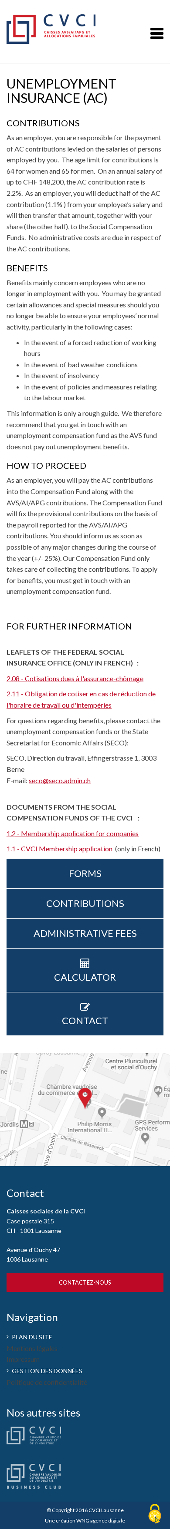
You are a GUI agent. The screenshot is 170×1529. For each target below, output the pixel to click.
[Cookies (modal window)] (154, 1514)
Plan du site (32, 1337)
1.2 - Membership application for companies (73, 833)
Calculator (85, 977)
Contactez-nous (85, 1282)
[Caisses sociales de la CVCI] (63, 25)
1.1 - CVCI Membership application (59, 848)
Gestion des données (47, 1370)
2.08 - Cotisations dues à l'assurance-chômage (75, 678)
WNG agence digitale (100, 1520)
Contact (85, 1020)
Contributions (85, 903)
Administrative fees (85, 933)
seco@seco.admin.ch (60, 780)
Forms (85, 873)
